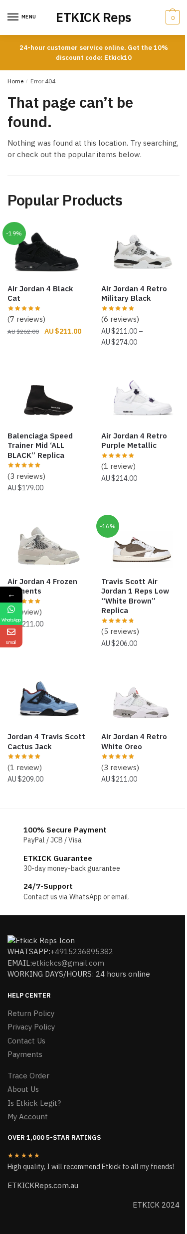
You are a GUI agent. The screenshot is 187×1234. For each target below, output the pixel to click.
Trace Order (28, 1075)
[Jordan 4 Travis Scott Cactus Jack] (46, 698)
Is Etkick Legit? (34, 1103)
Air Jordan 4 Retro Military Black (134, 293)
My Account (27, 1116)
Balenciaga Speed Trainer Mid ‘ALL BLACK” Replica (40, 445)
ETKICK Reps (93, 17)
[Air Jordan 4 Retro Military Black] (140, 250)
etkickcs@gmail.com (68, 963)
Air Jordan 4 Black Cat (40, 293)
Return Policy (30, 1013)
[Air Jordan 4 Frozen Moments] (46, 543)
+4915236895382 (81, 951)
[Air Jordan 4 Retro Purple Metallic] (140, 398)
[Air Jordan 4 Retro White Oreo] (140, 698)
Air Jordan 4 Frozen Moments (42, 586)
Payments (24, 1054)
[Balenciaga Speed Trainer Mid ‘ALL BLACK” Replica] (46, 398)
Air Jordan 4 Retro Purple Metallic (134, 440)
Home (15, 81)
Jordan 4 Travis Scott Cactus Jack (46, 741)
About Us (23, 1089)
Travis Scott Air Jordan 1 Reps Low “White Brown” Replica (135, 596)
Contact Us (26, 1040)
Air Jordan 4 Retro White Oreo (134, 741)
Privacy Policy (31, 1026)
